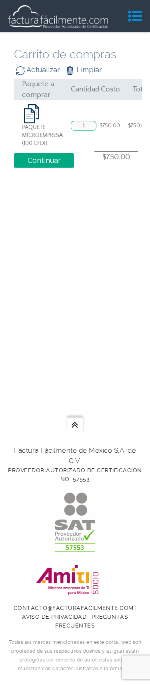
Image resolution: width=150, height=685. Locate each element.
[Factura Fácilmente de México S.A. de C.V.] (58, 16)
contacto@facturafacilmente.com (74, 608)
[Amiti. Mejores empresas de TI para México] (75, 590)
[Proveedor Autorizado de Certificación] (75, 547)
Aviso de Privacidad (54, 617)
